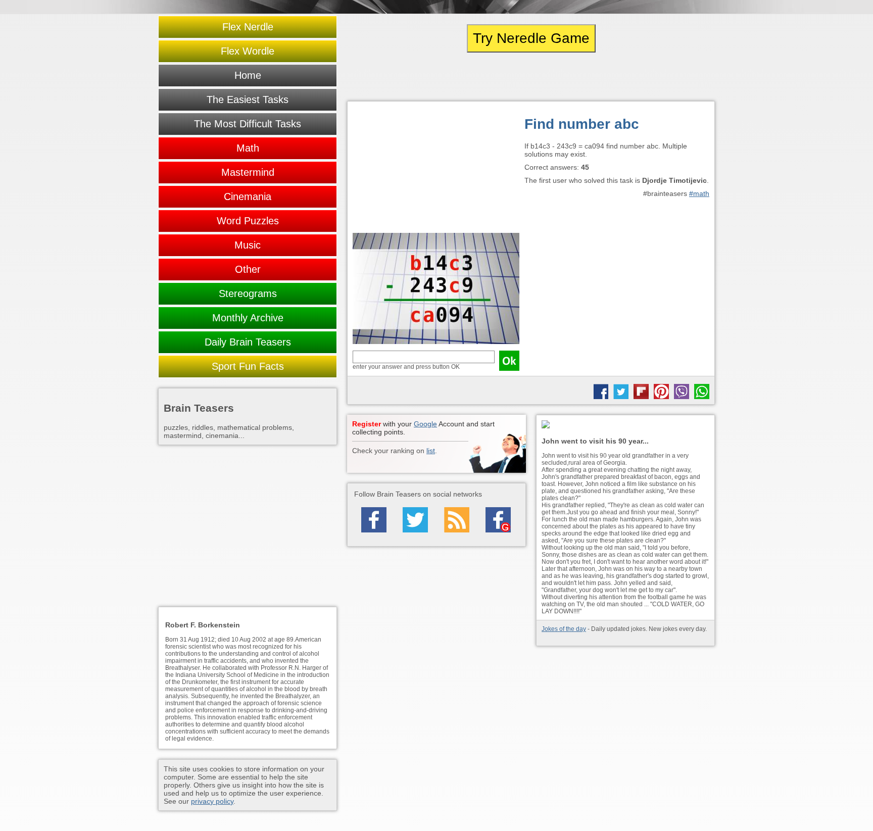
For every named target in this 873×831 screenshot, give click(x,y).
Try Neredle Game (531, 38)
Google (425, 424)
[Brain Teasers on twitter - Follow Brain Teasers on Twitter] (415, 519)
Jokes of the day (564, 628)
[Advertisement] (436, 170)
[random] (531, 76)
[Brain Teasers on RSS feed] (456, 519)
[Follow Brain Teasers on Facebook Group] (498, 519)
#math (699, 193)
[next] (659, 76)
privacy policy (212, 801)
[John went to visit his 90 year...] (625, 425)
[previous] (403, 76)
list (430, 451)
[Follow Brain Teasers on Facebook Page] (374, 519)
